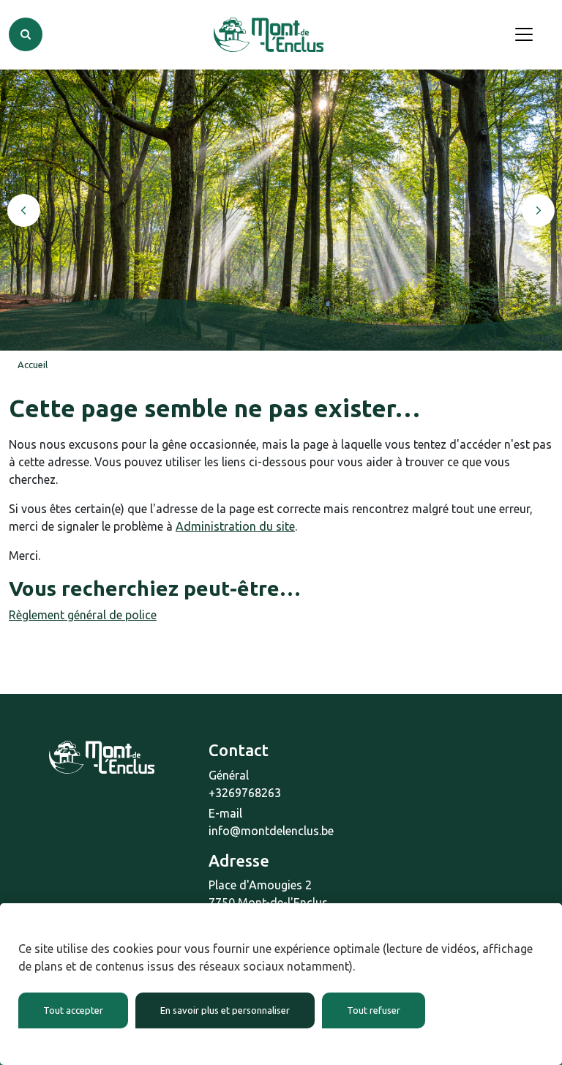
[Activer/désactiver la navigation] (523, 34)
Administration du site (235, 526)
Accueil (33, 364)
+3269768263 (245, 792)
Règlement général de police (83, 614)
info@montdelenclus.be (271, 830)
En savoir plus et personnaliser (225, 1010)
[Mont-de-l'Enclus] (268, 35)
